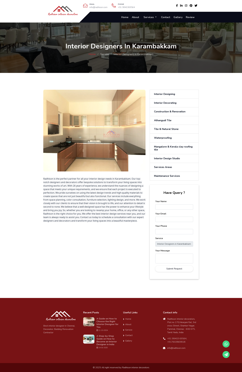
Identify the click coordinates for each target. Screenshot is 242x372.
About (135, 17)
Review (190, 17)
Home (124, 17)
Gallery (178, 17)
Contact (165, 17)
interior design (97, 178)
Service (104, 54)
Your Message (162, 250)
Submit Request (174, 268)
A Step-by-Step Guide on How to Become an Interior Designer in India (106, 340)
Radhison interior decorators (135, 367)
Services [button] (149, 17)
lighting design (116, 199)
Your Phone (161, 226)
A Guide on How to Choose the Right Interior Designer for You (107, 323)
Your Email (160, 213)
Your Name (161, 201)
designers (48, 220)
